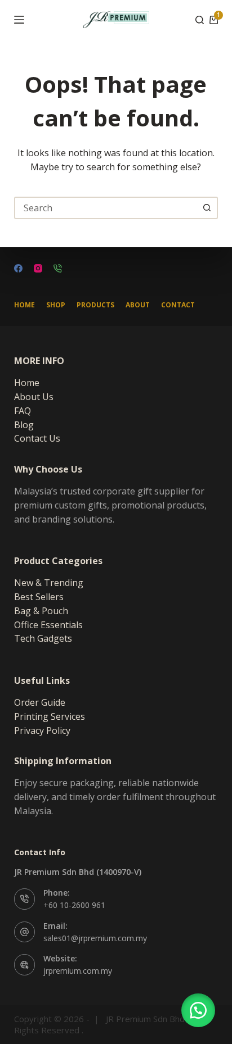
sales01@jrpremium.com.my (95, 938)
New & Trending (48, 583)
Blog (24, 425)
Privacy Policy (42, 730)
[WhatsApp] (57, 268)
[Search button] (207, 208)
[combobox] (106, 208)
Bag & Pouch (41, 611)
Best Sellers (39, 597)
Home (24, 305)
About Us (33, 397)
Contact (178, 305)
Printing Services (49, 716)
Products (95, 305)
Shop (55, 305)
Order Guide (39, 702)
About (138, 305)
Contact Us (37, 438)
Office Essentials (48, 625)
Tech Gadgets (43, 638)
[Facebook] (18, 268)
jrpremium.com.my (77, 970)
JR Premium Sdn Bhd (145, 1018)
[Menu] (19, 20)
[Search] (199, 20)
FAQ (22, 411)
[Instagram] (38, 268)
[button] (198, 1010)
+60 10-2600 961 (74, 905)
